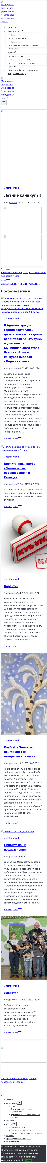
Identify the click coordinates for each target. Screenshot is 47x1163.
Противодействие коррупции (23, 70)
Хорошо (28, 1160)
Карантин (11, 586)
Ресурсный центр (17, 73)
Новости (12, 27)
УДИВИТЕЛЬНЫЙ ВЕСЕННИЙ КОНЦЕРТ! (22, 282)
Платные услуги (17, 56)
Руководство (16, 42)
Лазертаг (11, 993)
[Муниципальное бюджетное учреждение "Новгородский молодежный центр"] (7, 21)
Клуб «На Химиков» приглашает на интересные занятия (19, 751)
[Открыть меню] (4, 102)
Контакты (13, 66)
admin (13, 202)
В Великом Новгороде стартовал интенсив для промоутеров (23, 272)
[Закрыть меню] (1, 1094)
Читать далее (13, 438)
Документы (14, 48)
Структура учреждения (19, 38)
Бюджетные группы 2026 (20, 60)
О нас (13, 35)
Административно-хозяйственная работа (26, 45)
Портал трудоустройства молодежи (24, 63)
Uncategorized (11, 188)
